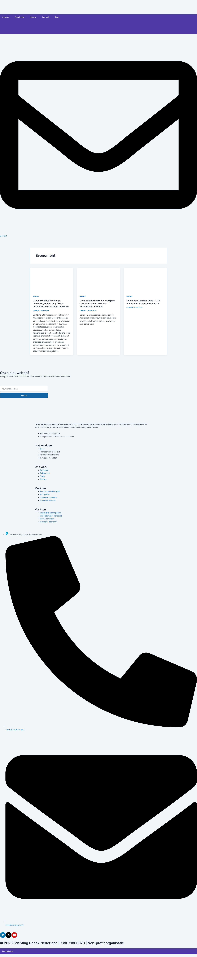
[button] (25, 17)
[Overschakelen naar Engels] (80, 24)
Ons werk (45, 17)
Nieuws (36, 296)
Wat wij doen (19, 17)
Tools (57, 17)
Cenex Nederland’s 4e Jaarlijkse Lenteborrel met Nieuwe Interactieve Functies (97, 303)
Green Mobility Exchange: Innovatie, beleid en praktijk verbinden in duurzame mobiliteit (51, 303)
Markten (33, 17)
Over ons (5, 17)
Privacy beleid (7, 951)
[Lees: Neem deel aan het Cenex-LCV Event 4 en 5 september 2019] (145, 280)
